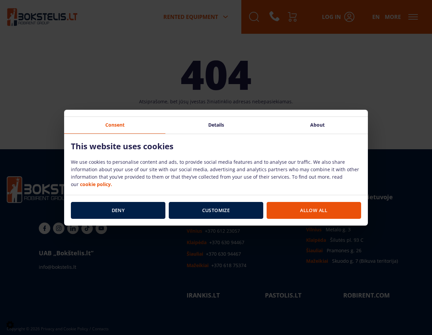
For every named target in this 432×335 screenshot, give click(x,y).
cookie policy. (96, 184)
